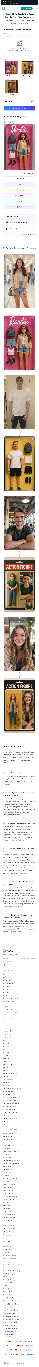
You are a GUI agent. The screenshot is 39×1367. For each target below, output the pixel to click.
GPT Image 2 (7, 1085)
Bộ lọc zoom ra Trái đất (10, 1322)
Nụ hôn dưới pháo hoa (10, 1256)
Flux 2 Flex (6, 1046)
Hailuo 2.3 (6, 1058)
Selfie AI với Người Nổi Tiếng (11, 1151)
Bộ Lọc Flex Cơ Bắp (9, 1298)
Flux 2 (4, 1040)
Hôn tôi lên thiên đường (10, 1259)
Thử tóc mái (6, 1208)
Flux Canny (6, 989)
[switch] (32, 101)
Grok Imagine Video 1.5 (10, 1013)
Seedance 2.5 (7, 1022)
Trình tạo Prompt (8, 1235)
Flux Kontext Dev (8, 974)
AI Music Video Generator (11, 1019)
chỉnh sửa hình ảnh (8, 1001)
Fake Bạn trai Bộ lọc (9, 1325)
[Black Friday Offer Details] (10, 3)
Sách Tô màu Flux (8, 1172)
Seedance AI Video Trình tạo (12, 1088)
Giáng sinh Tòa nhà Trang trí (11, 1265)
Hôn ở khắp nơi (7, 1289)
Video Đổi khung (8, 1079)
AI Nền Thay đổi (7, 1175)
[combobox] (5, 964)
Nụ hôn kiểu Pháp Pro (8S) (11, 1319)
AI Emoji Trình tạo (8, 1190)
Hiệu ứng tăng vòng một (10, 1295)
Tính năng (6, 1121)
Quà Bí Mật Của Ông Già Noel (12, 1280)
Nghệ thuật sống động (9, 1274)
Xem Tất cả (6, 1220)
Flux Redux (6, 986)
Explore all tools (27, 234)
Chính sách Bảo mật (9, 1363)
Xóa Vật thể (6, 1181)
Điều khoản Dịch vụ (23, 1363)
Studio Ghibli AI (7, 1169)
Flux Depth (6, 992)
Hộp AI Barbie (7, 1166)
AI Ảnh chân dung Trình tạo (11, 1163)
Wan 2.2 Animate (8, 1064)
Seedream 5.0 (7, 1034)
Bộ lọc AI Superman (9, 1313)
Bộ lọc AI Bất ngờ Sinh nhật (11, 1304)
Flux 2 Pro (6, 1043)
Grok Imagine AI (7, 1016)
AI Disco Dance (7, 1249)
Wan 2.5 (5, 1070)
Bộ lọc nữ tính (7, 1211)
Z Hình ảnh (6, 1055)
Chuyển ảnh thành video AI (11, 1118)
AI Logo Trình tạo (8, 1193)
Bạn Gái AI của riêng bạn (10, 1328)
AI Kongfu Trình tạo (8, 1283)
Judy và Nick (7, 1268)
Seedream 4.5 (7, 1037)
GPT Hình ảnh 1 (7, 1157)
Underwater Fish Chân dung (11, 1271)
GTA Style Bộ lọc (8, 1142)
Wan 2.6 (5, 1067)
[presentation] (19, 45)
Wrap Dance (7, 1252)
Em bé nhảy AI (7, 1262)
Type (6, 58)
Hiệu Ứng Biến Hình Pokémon (12, 1301)
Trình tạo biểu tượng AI (10, 1196)
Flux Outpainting (8, 983)
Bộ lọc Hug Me (7, 1307)
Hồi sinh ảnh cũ (7, 1292)
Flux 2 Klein (6, 1052)
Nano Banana (7, 1082)
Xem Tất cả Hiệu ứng (9, 1337)
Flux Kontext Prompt (9, 1094)
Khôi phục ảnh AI (8, 1241)
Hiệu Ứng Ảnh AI (8, 1133)
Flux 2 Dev (6, 1049)
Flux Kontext (6, 977)
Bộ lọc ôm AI (6, 1148)
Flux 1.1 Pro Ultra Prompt (10, 1106)
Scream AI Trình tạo (9, 1217)
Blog (4, 1124)
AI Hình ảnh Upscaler (9, 1184)
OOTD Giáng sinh (8, 1277)
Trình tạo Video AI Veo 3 (10, 1100)
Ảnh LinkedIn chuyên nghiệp (11, 1160)
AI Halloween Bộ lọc (9, 1214)
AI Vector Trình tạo (8, 1199)
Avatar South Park (8, 1145)
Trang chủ (6, 1115)
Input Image (8, 34)
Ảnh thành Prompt (8, 1232)
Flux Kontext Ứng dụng (10, 1091)
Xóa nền (5, 1238)
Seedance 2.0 (7, 1025)
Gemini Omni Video (8, 1010)
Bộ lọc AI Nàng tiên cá (9, 1331)
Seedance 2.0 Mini (8, 1028)
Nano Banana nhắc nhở (10, 1073)
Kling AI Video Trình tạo (10, 1112)
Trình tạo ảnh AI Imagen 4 (10, 1097)
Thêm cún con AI (8, 1139)
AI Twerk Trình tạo (8, 1334)
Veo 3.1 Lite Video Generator (11, 1103)
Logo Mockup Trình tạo (10, 1178)
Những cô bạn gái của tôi (10, 1316)
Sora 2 (5, 1061)
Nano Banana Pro (8, 1136)
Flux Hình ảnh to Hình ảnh (10, 998)
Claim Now (15, 3)
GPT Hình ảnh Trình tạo (10, 1109)
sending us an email (26, 757)
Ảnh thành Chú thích (9, 1229)
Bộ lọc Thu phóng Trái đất (11, 1310)
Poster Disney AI (8, 1187)
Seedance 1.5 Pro (8, 1031)
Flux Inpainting (7, 980)
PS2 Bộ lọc (6, 1154)
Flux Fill (5, 995)
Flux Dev (5, 1202)
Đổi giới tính (6, 1205)
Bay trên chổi (7, 1286)
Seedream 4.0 (7, 1076)
